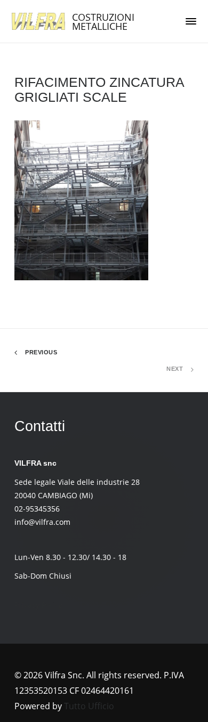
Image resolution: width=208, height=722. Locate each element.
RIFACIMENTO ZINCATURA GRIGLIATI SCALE (99, 89)
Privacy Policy (38, 605)
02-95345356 (37, 509)
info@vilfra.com (42, 522)
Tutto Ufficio (89, 706)
